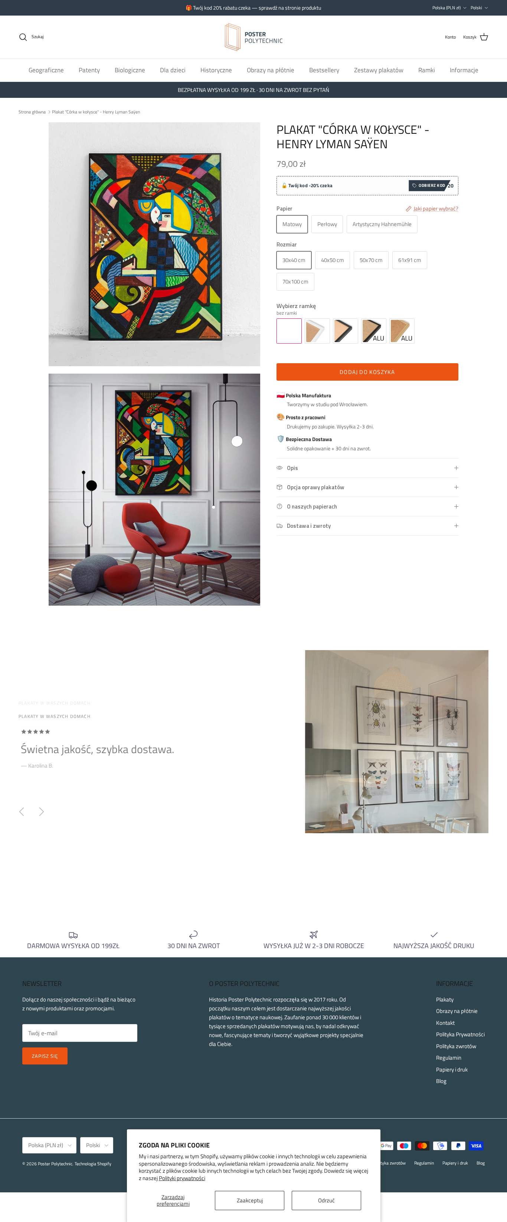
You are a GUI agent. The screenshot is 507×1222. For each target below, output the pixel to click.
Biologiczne (130, 69)
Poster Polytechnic (55, 1163)
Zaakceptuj (250, 1200)
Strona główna (32, 111)
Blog (441, 1081)
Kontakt (445, 1023)
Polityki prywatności (182, 1178)
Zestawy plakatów (378, 69)
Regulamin (448, 1057)
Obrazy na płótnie (270, 69)
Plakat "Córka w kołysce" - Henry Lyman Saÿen (96, 111)
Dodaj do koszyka (367, 372)
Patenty (89, 69)
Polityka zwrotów (456, 1046)
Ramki (426, 69)
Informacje (464, 69)
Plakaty (445, 999)
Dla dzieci (173, 69)
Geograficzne (46, 69)
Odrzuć (326, 1200)
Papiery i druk (452, 1069)
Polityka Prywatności (460, 1034)
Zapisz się (45, 1056)
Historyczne (216, 69)
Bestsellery (324, 69)
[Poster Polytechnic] (253, 37)
